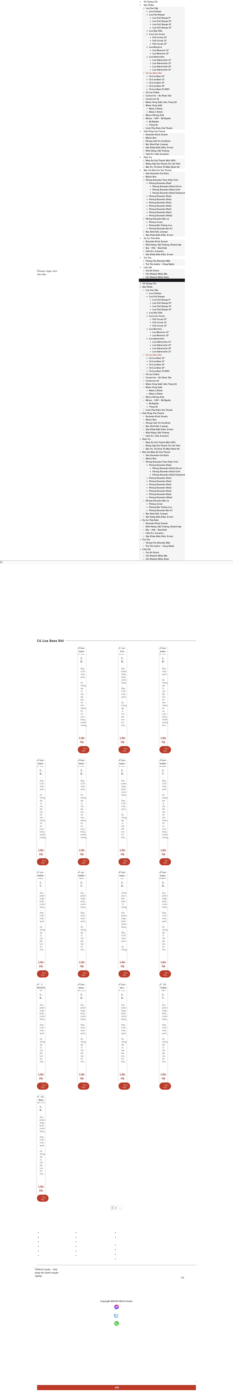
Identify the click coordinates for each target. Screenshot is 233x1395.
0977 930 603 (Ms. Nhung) (152, 1249)
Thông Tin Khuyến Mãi (158, 260)
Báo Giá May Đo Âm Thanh (158, 170)
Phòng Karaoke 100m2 (160, 215)
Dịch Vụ (148, 157)
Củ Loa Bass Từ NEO (159, 89)
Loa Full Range (157, 14)
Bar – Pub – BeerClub (156, 247)
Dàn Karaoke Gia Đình (157, 173)
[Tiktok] (171, 1283)
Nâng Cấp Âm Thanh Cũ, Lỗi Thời (163, 163)
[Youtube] (160, 1283)
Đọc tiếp (84, 749)
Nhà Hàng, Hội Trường (157, 150)
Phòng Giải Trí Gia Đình (158, 141)
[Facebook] (150, 1283)
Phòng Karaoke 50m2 (160, 209)
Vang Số (153, 124)
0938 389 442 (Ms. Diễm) (153, 1237)
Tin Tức (147, 257)
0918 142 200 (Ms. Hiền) (155, 1240)
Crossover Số (152, 98)
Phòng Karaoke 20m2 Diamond (168, 192)
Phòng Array (156, 222)
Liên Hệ (148, 267)
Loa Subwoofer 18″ (161, 66)
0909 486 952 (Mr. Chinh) (151, 1245)
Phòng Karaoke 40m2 (160, 205)
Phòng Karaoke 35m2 (160, 202)
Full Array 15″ (159, 43)
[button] (162, 280)
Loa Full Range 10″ (162, 21)
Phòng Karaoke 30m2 (160, 199)
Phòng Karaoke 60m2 (160, 212)
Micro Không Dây (155, 115)
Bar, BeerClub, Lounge (157, 144)
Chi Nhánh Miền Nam (157, 277)
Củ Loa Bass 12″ (157, 79)
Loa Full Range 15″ (162, 27)
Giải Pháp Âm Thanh (154, 131)
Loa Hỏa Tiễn (155, 30)
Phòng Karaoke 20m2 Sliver (167, 186)
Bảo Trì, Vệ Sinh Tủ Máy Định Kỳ (163, 448)
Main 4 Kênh (156, 111)
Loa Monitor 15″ (160, 53)
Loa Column (155, 11)
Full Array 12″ (159, 40)
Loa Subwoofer (156, 56)
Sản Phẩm (147, 286)
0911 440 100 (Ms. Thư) (129, 1240)
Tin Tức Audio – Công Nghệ (160, 264)
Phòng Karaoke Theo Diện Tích (162, 179)
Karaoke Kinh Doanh (157, 134)
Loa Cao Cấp (152, 8)
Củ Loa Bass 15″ (157, 82)
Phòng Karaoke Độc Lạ (157, 218)
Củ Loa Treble (152, 92)
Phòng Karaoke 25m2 (160, 196)
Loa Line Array (157, 34)
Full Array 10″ (159, 37)
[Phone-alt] (182, 1283)
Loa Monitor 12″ (160, 50)
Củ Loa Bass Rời (154, 73)
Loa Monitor (155, 47)
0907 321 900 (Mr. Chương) (179, 1245)
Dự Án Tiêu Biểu (152, 238)
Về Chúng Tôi (149, 283)
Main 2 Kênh (156, 108)
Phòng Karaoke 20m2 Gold (166, 189)
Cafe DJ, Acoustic (155, 251)
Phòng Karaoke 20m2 (160, 183)
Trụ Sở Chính (152, 270)
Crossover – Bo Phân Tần (159, 95)
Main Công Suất (154, 105)
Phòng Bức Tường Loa (160, 225)
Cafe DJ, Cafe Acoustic (157, 154)
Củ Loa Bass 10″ (157, 76)
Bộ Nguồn (154, 121)
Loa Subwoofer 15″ (161, 63)
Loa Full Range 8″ (161, 17)
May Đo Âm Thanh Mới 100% (161, 160)
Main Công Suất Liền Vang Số (161, 102)
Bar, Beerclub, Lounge (157, 231)
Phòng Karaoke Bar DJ (161, 228)
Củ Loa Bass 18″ (157, 86)
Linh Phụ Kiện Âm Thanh (159, 409)
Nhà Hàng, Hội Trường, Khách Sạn (163, 244)
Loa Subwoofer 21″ (161, 69)
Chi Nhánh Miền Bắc (156, 273)
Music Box (151, 137)
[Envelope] (192, 1283)
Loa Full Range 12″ (162, 24)
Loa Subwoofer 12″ (161, 60)
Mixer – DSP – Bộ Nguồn (158, 118)
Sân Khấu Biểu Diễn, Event (159, 147)
